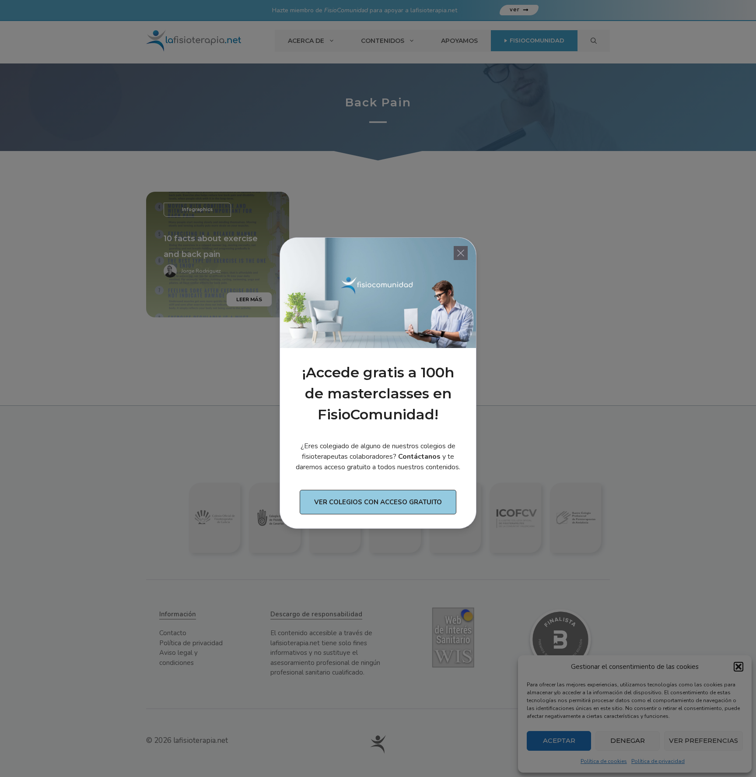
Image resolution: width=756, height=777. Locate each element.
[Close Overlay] (461, 253)
